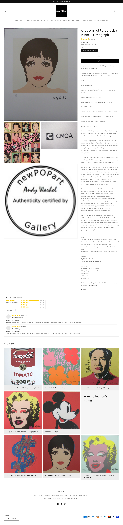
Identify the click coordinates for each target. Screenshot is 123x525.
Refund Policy (47, 498)
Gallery (41, 495)
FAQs (82, 237)
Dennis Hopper (102, 184)
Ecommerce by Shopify (114, 519)
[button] (6, 11)
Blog (66, 495)
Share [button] (84, 289)
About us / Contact (58, 498)
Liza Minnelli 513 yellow (89, 50)
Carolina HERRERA (108, 227)
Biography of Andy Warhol (72, 498)
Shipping (83, 44)
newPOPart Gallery (102, 519)
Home (35, 495)
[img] (16, 315)
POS (107, 519)
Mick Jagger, (90, 182)
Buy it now (100, 61)
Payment (83, 256)
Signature (84, 126)
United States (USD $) (11, 518)
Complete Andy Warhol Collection (54, 495)
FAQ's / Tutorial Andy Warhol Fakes (78, 495)
